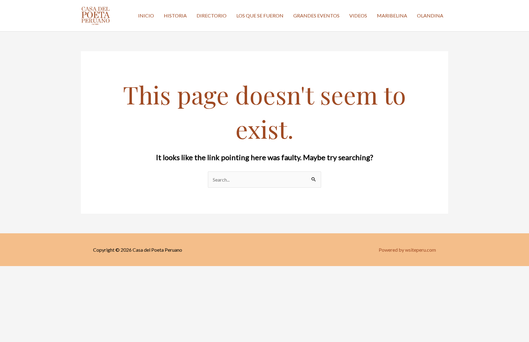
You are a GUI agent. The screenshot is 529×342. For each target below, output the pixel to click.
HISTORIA (175, 15)
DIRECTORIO (212, 15)
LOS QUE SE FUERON (259, 15)
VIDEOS (358, 15)
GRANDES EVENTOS (316, 15)
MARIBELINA (392, 15)
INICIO (146, 15)
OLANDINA (430, 15)
